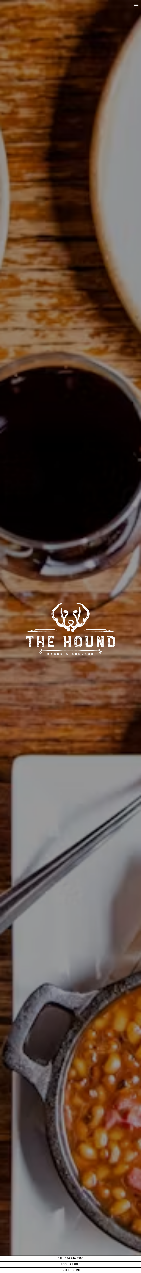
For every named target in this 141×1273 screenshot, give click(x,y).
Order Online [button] (71, 1270)
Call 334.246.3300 (70, 1258)
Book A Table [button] (70, 1264)
